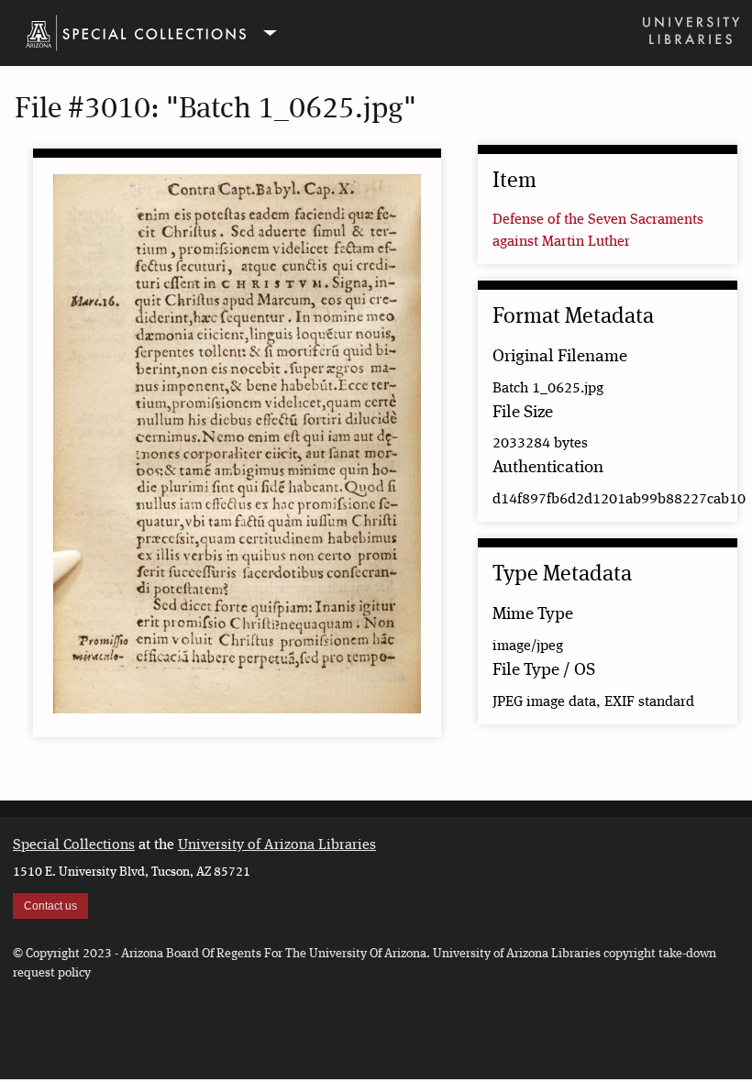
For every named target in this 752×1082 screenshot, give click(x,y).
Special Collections (74, 845)
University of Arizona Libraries (277, 845)
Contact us (50, 906)
